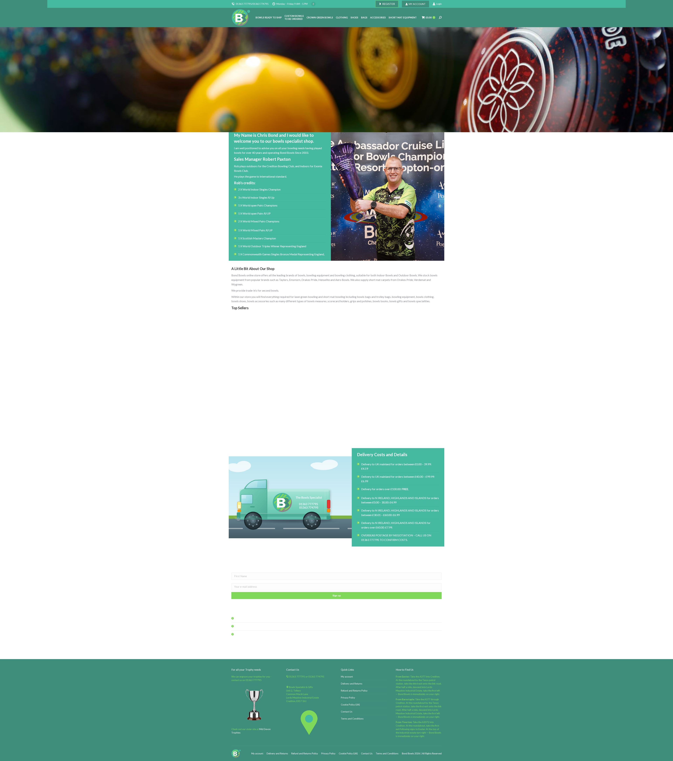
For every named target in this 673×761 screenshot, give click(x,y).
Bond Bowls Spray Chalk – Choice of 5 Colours (336, 369)
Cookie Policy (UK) (350, 704)
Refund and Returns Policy (354, 690)
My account (347, 676)
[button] (365, 429)
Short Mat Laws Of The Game (409, 438)
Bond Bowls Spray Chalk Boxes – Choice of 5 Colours (264, 438)
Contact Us (346, 711)
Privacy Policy (348, 697)
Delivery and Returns (351, 683)
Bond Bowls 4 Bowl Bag (409, 369)
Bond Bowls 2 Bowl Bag (264, 369)
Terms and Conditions (352, 718)
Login (439, 3)
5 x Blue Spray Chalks (336, 438)
